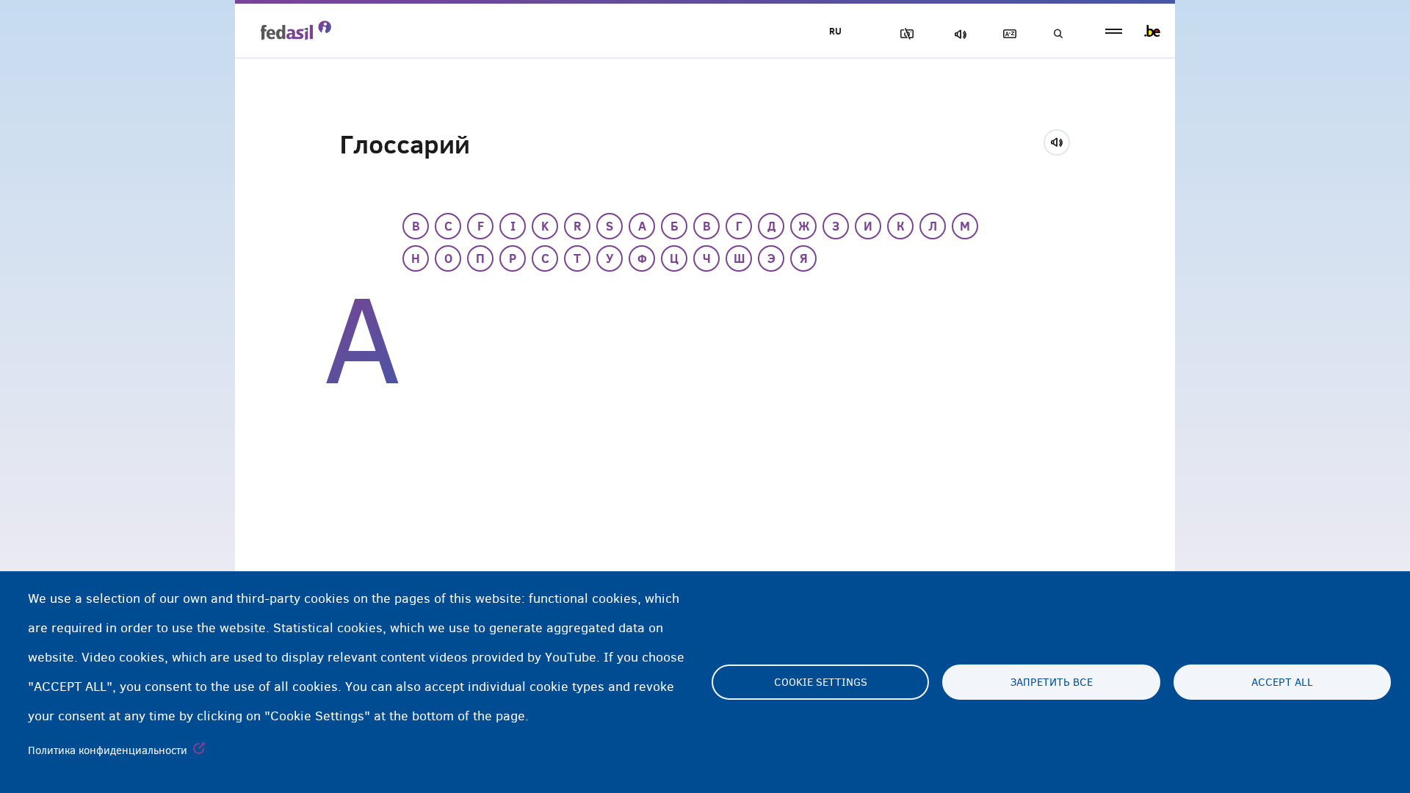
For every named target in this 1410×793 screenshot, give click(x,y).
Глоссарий (1007, 34)
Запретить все (1051, 682)
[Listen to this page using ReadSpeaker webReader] (1061, 140)
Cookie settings (820, 682)
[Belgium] (1152, 31)
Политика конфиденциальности (107, 750)
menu (1113, 31)
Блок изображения (904, 34)
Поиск (1057, 34)
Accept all (1282, 682)
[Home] (296, 30)
